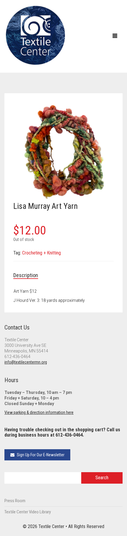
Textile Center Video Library (27, 512)
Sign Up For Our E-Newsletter (40, 454)
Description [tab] (25, 275)
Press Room (14, 500)
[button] (106, 109)
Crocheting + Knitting (41, 253)
